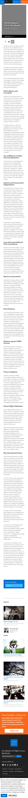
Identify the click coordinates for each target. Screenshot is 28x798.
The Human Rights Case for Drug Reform (13, 702)
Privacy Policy (18, 769)
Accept (4, 795)
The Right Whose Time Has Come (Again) (13, 678)
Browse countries (10, 582)
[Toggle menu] (6, 2)
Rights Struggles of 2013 (11, 621)
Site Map (11, 771)
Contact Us (4, 769)
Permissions (5, 771)
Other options (13, 795)
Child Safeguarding (18, 771)
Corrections (11, 769)
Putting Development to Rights (13, 655)
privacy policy (5, 790)
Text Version (5, 774)
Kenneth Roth (14, 629)
